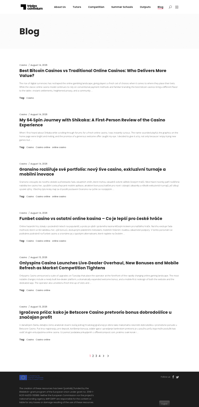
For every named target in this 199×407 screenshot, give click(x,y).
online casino (59, 147)
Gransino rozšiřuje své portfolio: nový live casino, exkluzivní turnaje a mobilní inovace (92, 172)
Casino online (43, 147)
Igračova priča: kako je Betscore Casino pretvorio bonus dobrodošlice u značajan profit (95, 314)
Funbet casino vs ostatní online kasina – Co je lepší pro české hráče (90, 218)
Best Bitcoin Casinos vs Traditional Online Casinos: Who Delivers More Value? (92, 73)
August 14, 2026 (38, 65)
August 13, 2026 (38, 257)
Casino (23, 65)
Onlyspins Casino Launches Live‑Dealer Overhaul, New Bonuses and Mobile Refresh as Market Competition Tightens (99, 265)
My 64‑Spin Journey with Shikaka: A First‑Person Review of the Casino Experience (92, 122)
